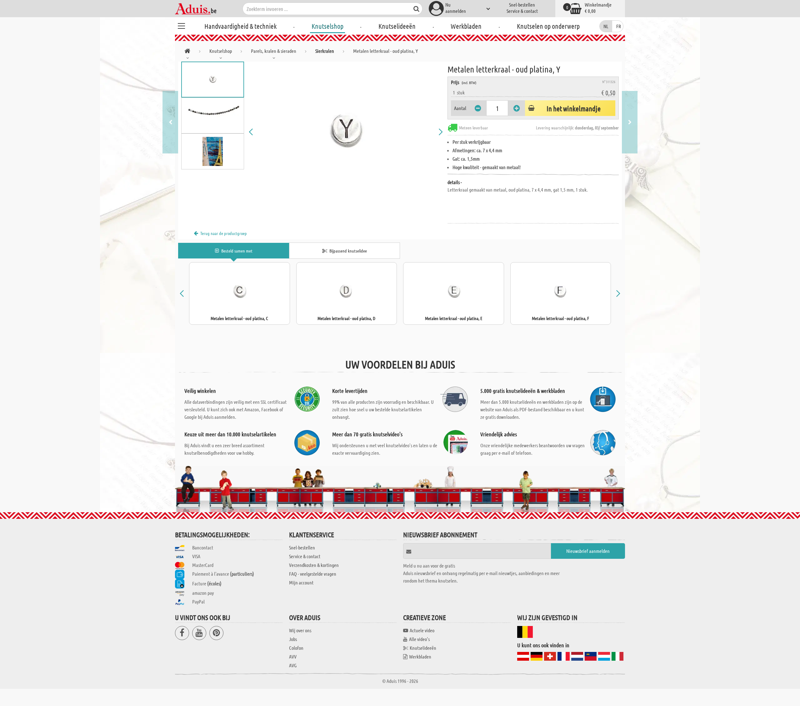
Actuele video (422, 630)
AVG (293, 665)
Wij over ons (300, 630)
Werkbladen (466, 26)
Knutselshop (327, 26)
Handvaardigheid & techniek (240, 26)
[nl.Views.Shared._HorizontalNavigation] (187, 52)
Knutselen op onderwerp (548, 26)
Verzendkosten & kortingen (314, 565)
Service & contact (522, 11)
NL (605, 26)
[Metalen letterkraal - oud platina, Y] (346, 132)
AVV (293, 656)
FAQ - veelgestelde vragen (312, 574)
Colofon (296, 648)
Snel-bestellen (522, 5)
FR (618, 26)
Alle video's (419, 639)
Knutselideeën (397, 26)
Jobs (293, 639)
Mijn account (301, 582)
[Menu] (181, 25)
